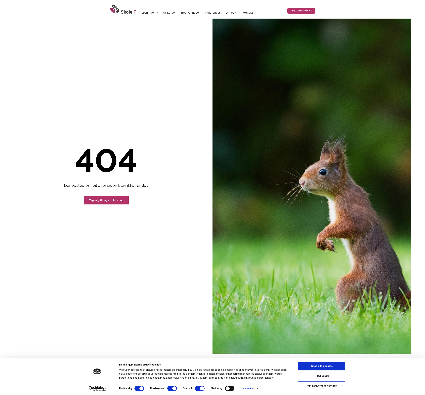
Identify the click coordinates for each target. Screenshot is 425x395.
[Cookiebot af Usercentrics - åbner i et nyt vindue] (97, 388)
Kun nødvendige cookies (321, 385)
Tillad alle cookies (322, 366)
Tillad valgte (321, 375)
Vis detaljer (247, 388)
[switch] (172, 388)
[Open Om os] (236, 13)
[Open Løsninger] (157, 13)
